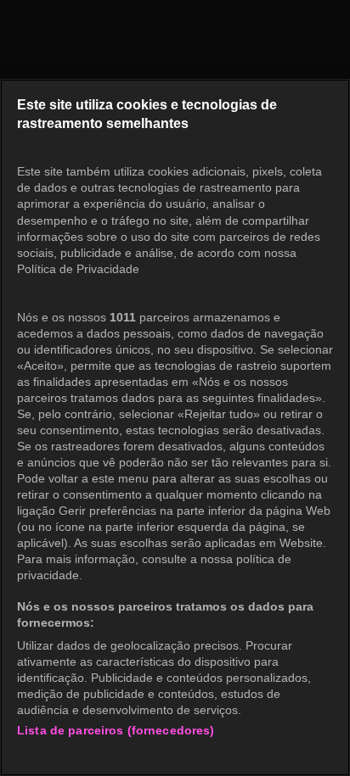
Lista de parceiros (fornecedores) (116, 730)
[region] (175, 427)
